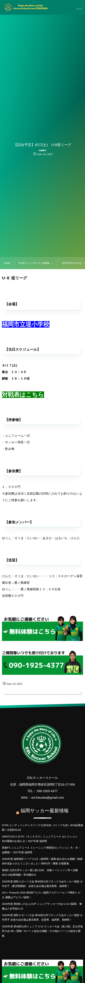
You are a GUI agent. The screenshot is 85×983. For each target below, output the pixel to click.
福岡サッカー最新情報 (44, 810)
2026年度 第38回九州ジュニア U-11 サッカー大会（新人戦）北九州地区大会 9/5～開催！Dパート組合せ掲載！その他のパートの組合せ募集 (42, 931)
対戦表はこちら (23, 394)
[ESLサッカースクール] (25, 7)
